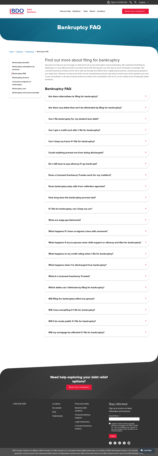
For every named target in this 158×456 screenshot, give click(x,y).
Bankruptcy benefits (20, 62)
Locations (101, 11)
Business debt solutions (81, 409)
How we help (65, 11)
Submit (112, 436)
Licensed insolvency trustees (83, 427)
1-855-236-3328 (19, 404)
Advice (92, 11)
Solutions (76, 11)
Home (11, 52)
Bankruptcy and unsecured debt (25, 93)
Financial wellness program (82, 416)
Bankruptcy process (20, 77)
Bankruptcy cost (19, 88)
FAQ (54, 412)
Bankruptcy (30, 52)
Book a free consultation (135, 11)
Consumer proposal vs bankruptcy (21, 83)
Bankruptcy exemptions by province (23, 68)
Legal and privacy (82, 422)
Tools (86, 11)
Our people (56, 408)
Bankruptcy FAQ (19, 73)
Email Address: (114, 416)
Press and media (82, 404)
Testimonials (57, 416)
